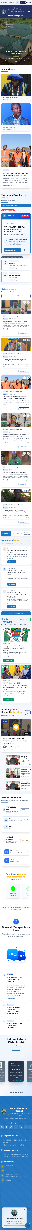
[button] (16, 986)
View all (28, 712)
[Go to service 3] (13, 1092)
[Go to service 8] (22, 1092)
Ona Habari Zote (16, 296)
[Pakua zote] (24, 819)
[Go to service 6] (18, 1092)
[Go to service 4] (15, 1092)
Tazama (13, 562)
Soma (11, 268)
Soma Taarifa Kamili (11, 250)
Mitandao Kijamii (14, 2)
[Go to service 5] (16, 1092)
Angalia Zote (23, 619)
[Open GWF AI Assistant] (27, 1225)
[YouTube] (16, 1127)
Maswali (5, 2)
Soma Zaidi (5, 185)
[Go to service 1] (10, 1092)
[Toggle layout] (25, 1209)
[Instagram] (6, 1127)
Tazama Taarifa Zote (11, 205)
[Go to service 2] (11, 1092)
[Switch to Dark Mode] (17, 2)
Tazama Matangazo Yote (16, 613)
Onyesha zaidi (11, 998)
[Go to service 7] (20, 1092)
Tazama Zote (24, 809)
